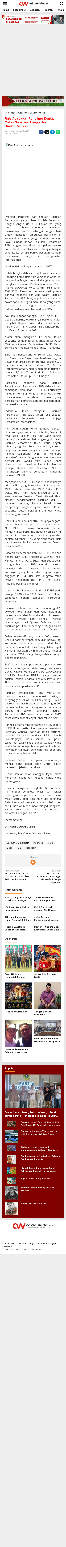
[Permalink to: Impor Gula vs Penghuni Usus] (11, 1179)
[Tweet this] (46, 132)
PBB (18, 847)
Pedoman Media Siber (16, 1249)
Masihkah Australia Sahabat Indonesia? (15, 928)
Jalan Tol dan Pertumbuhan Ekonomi (46, 918)
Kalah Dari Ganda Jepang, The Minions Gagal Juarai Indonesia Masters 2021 (46, 908)
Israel (50, 842)
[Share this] (41, 132)
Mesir (9, 847)
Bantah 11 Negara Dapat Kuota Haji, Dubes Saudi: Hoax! (47, 928)
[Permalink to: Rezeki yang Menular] (18, 995)
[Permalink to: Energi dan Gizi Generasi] (11, 1208)
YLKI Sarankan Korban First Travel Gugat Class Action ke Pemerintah (17, 875)
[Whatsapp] (58, 132)
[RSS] (33, 862)
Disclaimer (36, 1249)
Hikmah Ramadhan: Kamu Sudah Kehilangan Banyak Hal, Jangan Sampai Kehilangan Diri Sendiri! (38, 1169)
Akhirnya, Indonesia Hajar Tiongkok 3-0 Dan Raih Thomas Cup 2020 (17, 918)
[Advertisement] (33, 59)
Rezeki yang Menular (16, 1011)
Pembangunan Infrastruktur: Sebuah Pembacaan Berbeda (40, 1157)
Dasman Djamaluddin (17, 842)
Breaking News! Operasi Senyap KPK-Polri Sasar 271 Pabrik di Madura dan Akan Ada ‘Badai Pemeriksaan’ (40, 1123)
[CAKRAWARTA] (33, 3)
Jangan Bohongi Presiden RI (43, 1013)
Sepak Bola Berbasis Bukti (45, 975)
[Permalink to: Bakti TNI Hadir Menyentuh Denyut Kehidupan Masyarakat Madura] (18, 958)
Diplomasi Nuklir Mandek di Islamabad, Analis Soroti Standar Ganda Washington (38, 1148)
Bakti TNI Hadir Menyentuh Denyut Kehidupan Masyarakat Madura (17, 975)
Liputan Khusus (11, 133)
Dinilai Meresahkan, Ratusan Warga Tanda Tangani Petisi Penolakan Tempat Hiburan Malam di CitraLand (31, 1114)
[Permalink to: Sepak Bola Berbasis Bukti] (47, 958)
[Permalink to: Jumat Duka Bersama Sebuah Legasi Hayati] (18, 1033)
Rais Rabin (30, 847)
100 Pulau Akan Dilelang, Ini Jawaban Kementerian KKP (18, 908)
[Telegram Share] (52, 132)
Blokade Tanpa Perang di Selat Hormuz (37, 1189)
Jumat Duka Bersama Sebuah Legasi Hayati (16, 1050)
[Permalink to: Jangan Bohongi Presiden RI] (47, 995)
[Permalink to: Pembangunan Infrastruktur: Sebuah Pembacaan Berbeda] (11, 1159)
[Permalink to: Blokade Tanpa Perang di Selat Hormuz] (11, 1192)
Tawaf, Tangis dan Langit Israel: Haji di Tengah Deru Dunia (18, 899)
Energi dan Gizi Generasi (33, 1203)
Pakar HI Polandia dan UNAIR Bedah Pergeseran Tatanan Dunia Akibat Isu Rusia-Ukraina (47, 1040)
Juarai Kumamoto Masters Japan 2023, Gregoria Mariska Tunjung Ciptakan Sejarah (45, 899)
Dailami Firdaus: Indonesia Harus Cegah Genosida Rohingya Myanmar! (49, 876)
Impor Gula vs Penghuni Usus (36, 1178)
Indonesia (38, 842)
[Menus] (5, 3)
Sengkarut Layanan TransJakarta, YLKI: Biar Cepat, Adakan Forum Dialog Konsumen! (39, 1132)
